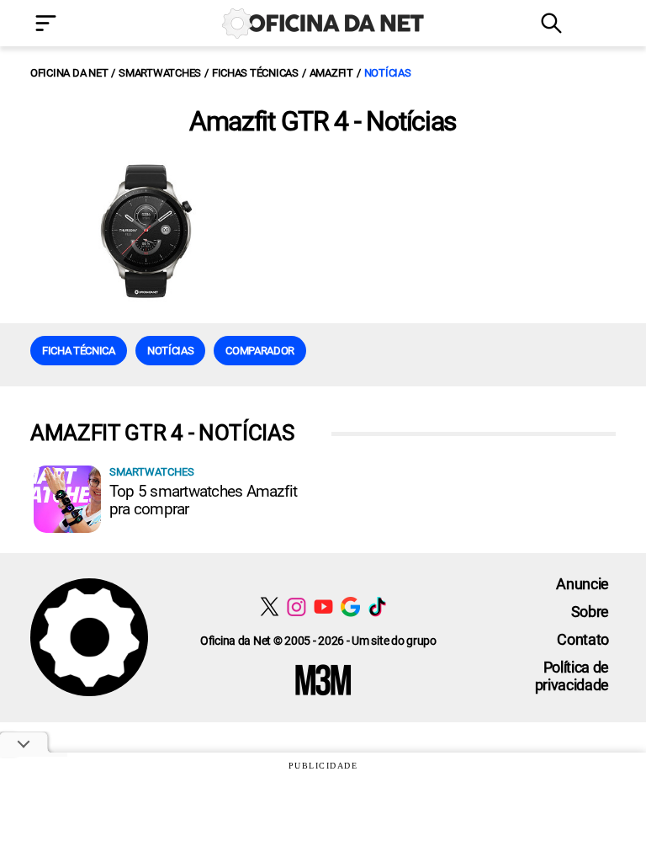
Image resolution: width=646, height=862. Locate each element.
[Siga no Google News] (350, 606)
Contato (583, 639)
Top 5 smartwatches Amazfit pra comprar (203, 500)
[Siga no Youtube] (323, 606)
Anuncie (582, 584)
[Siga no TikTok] (377, 606)
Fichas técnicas (255, 73)
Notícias (387, 73)
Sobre (590, 611)
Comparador (259, 350)
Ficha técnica (78, 350)
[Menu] (70, 25)
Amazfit (331, 73)
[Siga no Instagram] (296, 606)
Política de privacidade (572, 676)
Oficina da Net (69, 73)
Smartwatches (160, 73)
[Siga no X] (269, 606)
